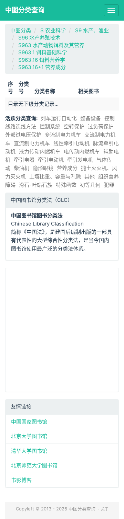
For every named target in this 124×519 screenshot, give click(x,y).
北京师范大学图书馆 (34, 465)
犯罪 (109, 185)
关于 (104, 509)
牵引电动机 (51, 160)
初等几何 (90, 185)
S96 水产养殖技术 (39, 37)
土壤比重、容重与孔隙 (55, 176)
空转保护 (74, 126)
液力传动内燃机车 (39, 151)
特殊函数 (66, 185)
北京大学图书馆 (29, 436)
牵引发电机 (80, 160)
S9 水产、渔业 (92, 30)
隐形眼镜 (43, 168)
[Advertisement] (62, 330)
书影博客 (21, 480)
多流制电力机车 (63, 134)
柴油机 (21, 168)
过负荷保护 (101, 126)
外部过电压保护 (23, 134)
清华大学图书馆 (29, 451)
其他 (89, 176)
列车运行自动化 (59, 118)
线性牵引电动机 (71, 143)
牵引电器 (24, 160)
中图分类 (20, 30)
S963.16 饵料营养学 (41, 60)
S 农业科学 (53, 30)
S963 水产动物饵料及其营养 (51, 45)
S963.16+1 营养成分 (42, 67)
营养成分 (67, 168)
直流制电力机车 (32, 143)
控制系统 (50, 126)
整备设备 (90, 118)
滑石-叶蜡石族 (35, 185)
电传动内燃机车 (82, 151)
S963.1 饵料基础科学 (42, 52)
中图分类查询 (24, 10)
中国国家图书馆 (29, 421)
